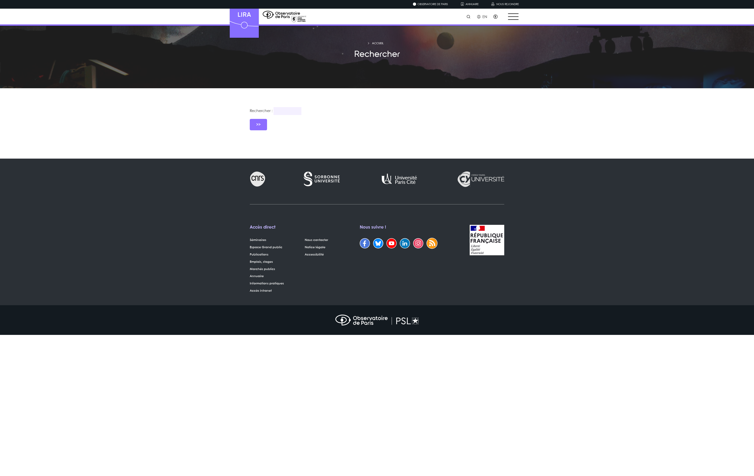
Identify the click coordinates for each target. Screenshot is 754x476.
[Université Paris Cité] (399, 179)
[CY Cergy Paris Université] (480, 179)
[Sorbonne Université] (322, 179)
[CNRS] (257, 179)
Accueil (377, 43)
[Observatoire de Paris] (377, 320)
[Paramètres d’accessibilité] (495, 17)
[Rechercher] (468, 17)
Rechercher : (261, 111)
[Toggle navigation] (513, 16)
